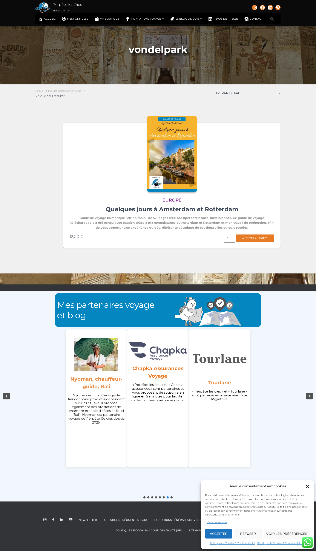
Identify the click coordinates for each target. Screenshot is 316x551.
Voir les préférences (286, 534)
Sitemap (195, 530)
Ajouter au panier (255, 238)
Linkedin (62, 520)
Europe (172, 200)
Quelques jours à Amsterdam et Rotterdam (172, 209)
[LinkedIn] (270, 7)
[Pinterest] (278, 7)
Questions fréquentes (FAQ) (125, 520)
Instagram (45, 520)
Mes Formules (77, 18)
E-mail (71, 519)
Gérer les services (217, 522)
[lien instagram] (254, 7)
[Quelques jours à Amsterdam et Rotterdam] (172, 154)
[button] (307, 486)
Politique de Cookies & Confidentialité (232, 543)
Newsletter (88, 520)
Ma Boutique (109, 18)
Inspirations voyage (146, 18)
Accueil (49, 18)
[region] (158, 396)
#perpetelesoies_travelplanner (207, 218)
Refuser (248, 534)
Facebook (53, 520)
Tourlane (219, 383)
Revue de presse (225, 18)
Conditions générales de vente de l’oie (184, 520)
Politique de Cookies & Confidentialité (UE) (148, 530)
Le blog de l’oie (187, 18)
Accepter (218, 534)
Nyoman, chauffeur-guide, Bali (96, 383)
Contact (256, 18)
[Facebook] (262, 7)
